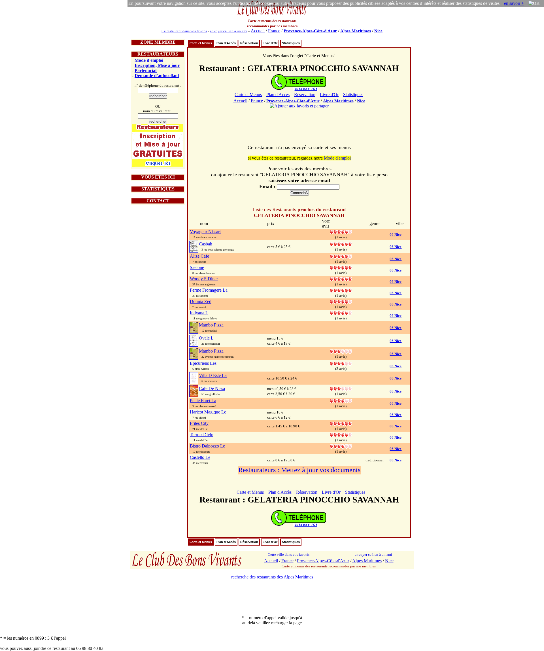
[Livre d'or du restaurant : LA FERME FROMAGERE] (341, 290)
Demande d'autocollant (157, 75)
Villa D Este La (213, 375)
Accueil (258, 30)
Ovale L (206, 338)
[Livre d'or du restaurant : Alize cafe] (341, 256)
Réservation (249, 43)
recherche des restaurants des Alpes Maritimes (272, 576)
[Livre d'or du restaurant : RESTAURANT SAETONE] (341, 267)
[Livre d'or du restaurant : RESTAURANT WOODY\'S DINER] (341, 278)
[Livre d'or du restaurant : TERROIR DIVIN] (341, 434)
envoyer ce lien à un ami (228, 31)
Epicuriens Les (203, 363)
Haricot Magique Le (208, 412)
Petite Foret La (203, 400)
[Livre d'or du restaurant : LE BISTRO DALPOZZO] (341, 446)
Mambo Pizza (211, 325)
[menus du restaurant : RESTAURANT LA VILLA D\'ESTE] (193, 377)
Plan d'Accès (226, 43)
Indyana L (199, 312)
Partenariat (146, 70)
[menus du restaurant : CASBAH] (193, 246)
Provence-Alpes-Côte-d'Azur (310, 31)
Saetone (197, 267)
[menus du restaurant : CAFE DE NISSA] (193, 390)
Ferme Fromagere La (209, 290)
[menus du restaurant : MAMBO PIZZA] (193, 327)
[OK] (534, 3)
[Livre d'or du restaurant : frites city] (341, 423)
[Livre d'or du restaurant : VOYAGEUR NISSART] (341, 231)
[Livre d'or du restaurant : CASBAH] (341, 243)
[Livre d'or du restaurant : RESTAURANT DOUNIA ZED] (341, 301)
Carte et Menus (201, 43)
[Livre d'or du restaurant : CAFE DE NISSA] (341, 388)
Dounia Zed (200, 301)
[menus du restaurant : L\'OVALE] (193, 340)
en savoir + (514, 3)
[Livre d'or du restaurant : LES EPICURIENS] (341, 363)
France (274, 30)
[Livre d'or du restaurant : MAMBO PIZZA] (341, 351)
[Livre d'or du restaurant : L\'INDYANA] (341, 312)
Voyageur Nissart (205, 231)
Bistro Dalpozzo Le (207, 446)
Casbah (205, 243)
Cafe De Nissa (212, 388)
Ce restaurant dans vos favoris (184, 31)
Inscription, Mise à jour (157, 65)
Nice (378, 31)
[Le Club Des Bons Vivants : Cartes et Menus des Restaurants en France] (272, 15)
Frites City (199, 423)
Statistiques (291, 43)
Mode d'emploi (149, 60)
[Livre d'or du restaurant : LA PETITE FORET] (341, 400)
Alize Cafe (199, 256)
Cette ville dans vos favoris (288, 554)
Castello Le (200, 457)
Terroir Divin (201, 434)
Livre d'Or (270, 43)
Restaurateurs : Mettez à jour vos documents (299, 470)
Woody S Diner (204, 278)
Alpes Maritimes (355, 31)
